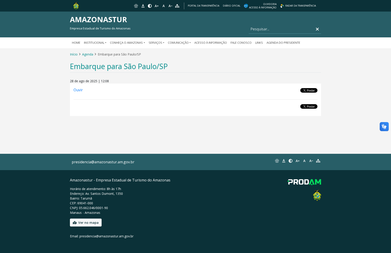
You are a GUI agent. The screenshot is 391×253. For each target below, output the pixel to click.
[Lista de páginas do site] (318, 160)
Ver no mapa (88, 222)
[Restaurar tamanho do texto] (164, 5)
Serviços (155, 43)
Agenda (87, 54)
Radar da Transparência (300, 5)
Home (76, 43)
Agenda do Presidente (283, 43)
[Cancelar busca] (317, 29)
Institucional (94, 43)
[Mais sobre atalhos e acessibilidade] (277, 160)
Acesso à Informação (210, 43)
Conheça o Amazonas (126, 43)
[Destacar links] (143, 5)
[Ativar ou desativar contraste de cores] (150, 5)
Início (74, 54)
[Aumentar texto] (157, 5)
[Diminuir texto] (170, 5)
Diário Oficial (231, 5)
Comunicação (178, 43)
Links (259, 43)
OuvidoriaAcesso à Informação (263, 5)
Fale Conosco (241, 43)
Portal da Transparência (203, 5)
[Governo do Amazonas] (76, 5)
